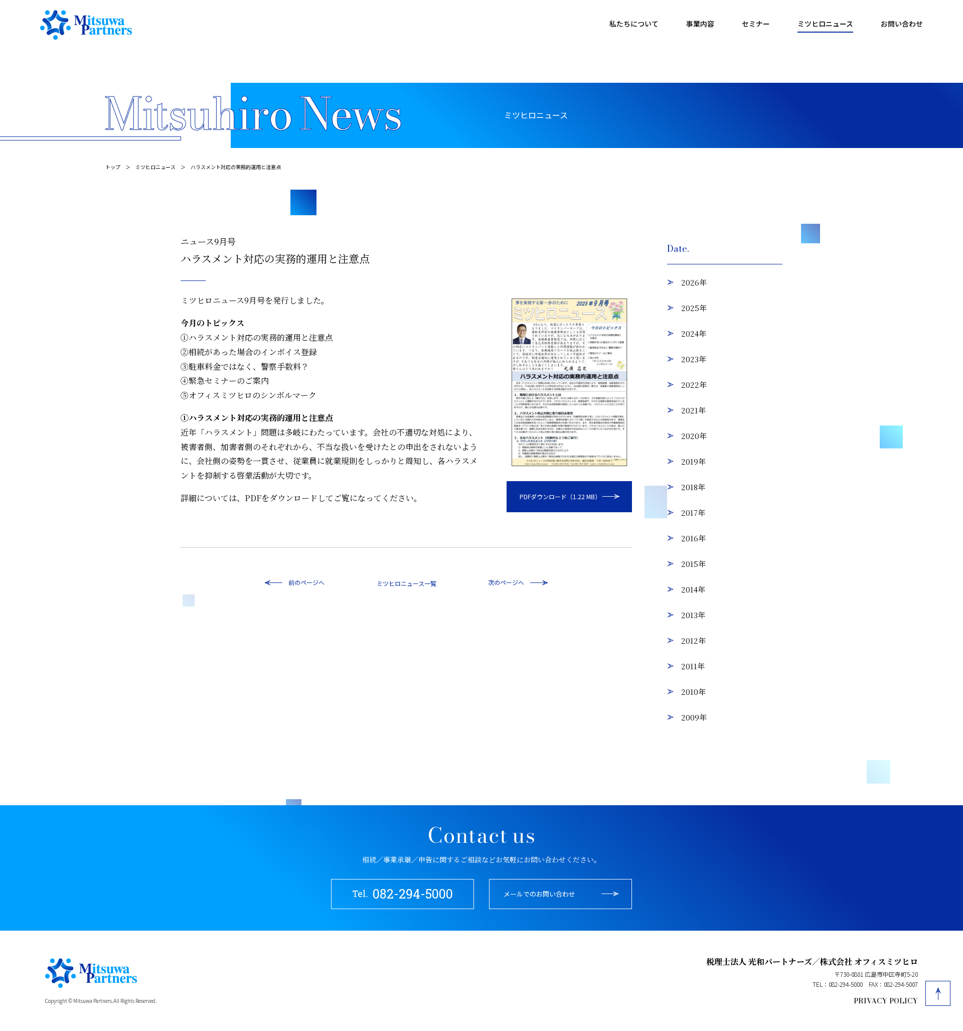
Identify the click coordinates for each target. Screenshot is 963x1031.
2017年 (693, 512)
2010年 (693, 691)
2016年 (693, 538)
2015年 (693, 563)
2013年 (693, 615)
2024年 (693, 333)
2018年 (693, 487)
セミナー (756, 24)
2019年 (693, 461)
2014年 (693, 589)
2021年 (693, 410)
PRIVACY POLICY (886, 1000)
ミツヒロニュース (825, 24)
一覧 (430, 583)
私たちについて (634, 24)
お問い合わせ (902, 24)
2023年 (693, 359)
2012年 (693, 640)
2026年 (694, 282)
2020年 (694, 435)
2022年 (694, 384)
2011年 (693, 666)
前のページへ (306, 582)
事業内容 (700, 24)
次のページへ (506, 582)
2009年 (694, 717)
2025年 (694, 308)
